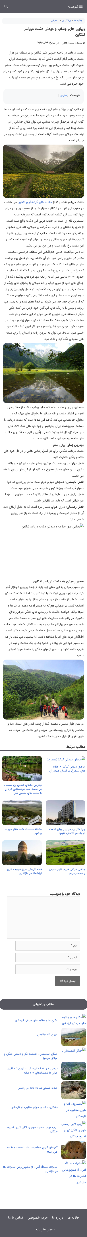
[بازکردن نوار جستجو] (6, 6)
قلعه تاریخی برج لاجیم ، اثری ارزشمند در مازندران (24, 871)
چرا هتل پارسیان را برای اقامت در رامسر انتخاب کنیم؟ (67, 831)
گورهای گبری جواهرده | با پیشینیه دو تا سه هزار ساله (32, 1149)
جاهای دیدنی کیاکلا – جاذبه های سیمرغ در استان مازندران (67, 768)
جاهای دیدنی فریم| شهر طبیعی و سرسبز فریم (67, 871)
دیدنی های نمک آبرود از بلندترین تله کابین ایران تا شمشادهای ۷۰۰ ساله (32, 1070)
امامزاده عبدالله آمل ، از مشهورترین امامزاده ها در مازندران (30, 1169)
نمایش (63, 95)
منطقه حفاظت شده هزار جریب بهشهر (23, 831)
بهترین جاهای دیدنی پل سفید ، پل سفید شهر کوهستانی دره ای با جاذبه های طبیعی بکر (23, 789)
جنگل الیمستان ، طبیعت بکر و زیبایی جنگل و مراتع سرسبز (31, 1056)
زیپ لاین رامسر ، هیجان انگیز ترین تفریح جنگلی (32, 1129)
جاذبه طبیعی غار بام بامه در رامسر (38, 1088)
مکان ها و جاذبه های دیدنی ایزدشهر (36, 1020)
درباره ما (57, 1217)
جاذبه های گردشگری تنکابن (35, 202)
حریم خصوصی (37, 1217)
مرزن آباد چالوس (47, 1034)
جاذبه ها (78, 21)
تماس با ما (15, 1217)
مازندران (55, 21)
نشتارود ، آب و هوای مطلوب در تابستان (34, 1107)
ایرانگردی (66, 21)
